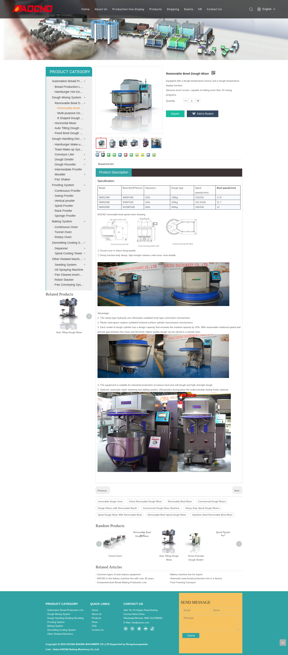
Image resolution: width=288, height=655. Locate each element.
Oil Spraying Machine (69, 269)
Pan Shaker (62, 179)
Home (86, 9)
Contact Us (214, 9)
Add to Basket (205, 113)
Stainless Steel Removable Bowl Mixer (212, 514)
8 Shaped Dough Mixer (72, 118)
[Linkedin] (132, 629)
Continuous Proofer (67, 190)
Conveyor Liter (64, 154)
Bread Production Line (69, 86)
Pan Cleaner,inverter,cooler (72, 274)
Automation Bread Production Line (70, 81)
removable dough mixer (110, 501)
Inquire (175, 113)
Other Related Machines (68, 259)
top (283, 642)
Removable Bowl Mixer (180, 501)
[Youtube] (146, 629)
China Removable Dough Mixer (145, 501)
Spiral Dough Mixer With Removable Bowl (120, 514)
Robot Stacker (64, 279)
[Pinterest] (139, 629)
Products (155, 9)
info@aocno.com (140, 622)
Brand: (101, 164)
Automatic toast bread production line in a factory (196, 578)
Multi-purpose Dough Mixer (73, 113)
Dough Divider (64, 159)
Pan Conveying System (70, 284)
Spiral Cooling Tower (68, 253)
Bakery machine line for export (186, 574)
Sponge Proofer (65, 215)
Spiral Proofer (64, 205)
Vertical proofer (65, 200)
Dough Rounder (65, 164)
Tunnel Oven (63, 232)
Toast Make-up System (70, 149)
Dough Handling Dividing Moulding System (70, 138)
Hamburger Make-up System (72, 144)
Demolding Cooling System (70, 242)
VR (200, 9)
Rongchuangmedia (137, 644)
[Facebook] (126, 629)
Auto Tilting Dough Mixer (71, 128)
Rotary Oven (63, 237)
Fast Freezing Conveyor (183, 582)
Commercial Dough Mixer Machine (161, 508)
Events (188, 9)
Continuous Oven (66, 227)
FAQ (94, 626)
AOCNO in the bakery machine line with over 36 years (125, 578)
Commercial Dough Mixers (212, 501)
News (95, 622)
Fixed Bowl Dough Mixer (71, 133)
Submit (191, 635)
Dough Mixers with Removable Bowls (117, 508)
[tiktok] (152, 629)
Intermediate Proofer (68, 169)
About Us (101, 9)
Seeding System (65, 264)
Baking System (62, 221)
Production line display (128, 9)
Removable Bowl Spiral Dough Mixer (167, 514)
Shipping (173, 9)
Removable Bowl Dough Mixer (72, 103)
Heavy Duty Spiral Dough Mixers (202, 508)
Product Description (113, 172)
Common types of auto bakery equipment (119, 574)
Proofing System (63, 185)
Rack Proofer (63, 210)
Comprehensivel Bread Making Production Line (122, 582)
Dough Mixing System (66, 97)
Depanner (61, 248)
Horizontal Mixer (65, 123)
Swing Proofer (64, 195)
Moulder (60, 174)
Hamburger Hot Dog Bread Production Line (72, 91)
